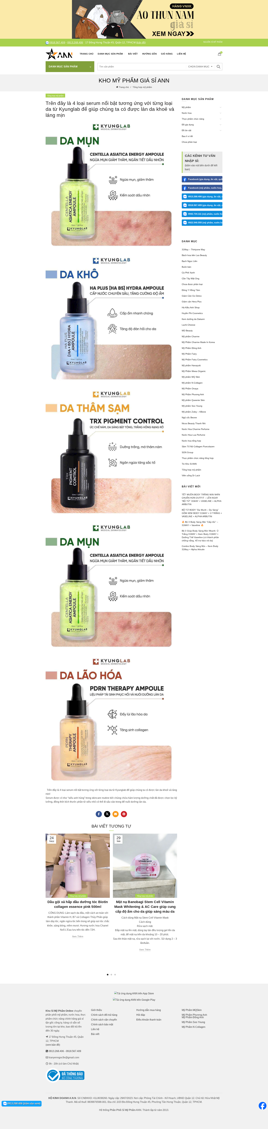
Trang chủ (87, 54)
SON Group (187, 452)
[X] (107, 814)
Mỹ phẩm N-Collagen (192, 383)
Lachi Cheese (188, 325)
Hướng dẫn (149, 54)
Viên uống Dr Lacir (191, 475)
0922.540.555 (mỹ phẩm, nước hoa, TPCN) (205, 222)
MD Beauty (187, 330)
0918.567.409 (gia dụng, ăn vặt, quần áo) (205, 205)
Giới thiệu (96, 1010)
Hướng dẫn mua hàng (148, 1010)
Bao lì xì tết (187, 136)
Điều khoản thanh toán (148, 1019)
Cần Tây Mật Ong (190, 278)
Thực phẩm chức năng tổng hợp (198, 458)
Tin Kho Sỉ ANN (189, 464)
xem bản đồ (52, 1044)
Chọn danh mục (198, 66)
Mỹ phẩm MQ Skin (191, 377)
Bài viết (133, 54)
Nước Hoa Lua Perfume (193, 435)
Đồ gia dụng (188, 124)
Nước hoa (187, 113)
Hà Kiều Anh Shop (191, 307)
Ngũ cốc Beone (189, 417)
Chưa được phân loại (192, 284)
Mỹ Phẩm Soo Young (193, 1022)
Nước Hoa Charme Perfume (195, 429)
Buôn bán (186, 267)
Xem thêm (77, 936)
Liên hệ (181, 54)
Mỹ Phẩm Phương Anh (193, 394)
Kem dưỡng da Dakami (193, 319)
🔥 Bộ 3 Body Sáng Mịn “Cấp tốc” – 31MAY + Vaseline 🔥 (200, 523)
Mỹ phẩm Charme (190, 336)
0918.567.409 (57, 42)
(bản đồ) (141, 42)
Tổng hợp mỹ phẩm (142, 87)
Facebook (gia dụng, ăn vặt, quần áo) (205, 179)
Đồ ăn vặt (186, 130)
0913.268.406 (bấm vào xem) (23, 1103)
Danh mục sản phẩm (110, 54)
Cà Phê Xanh (188, 272)
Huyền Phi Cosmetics (192, 313)
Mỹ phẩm (186, 107)
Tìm (218, 66)
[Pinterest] (124, 814)
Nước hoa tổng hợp (191, 441)
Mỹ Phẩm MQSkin (192, 1010)
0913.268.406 (75, 42)
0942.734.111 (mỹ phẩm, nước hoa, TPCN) (205, 214)
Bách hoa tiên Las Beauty (194, 255)
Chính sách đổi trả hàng (104, 1015)
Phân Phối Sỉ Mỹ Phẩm (122, 1110)
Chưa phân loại (189, 142)
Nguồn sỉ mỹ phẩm (212, 42)
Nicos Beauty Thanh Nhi (193, 423)
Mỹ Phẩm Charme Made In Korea (198, 342)
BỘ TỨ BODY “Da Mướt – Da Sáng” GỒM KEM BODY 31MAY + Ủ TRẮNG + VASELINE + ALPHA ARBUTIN (202, 513)
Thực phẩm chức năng (193, 119)
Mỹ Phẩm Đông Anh (191, 348)
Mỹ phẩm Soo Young (192, 406)
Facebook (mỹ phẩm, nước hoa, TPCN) (205, 188)
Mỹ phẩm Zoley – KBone (194, 412)
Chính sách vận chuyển (104, 1019)
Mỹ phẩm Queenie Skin (193, 400)
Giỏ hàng (167, 54)
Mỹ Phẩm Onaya (190, 388)
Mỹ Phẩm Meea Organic (194, 371)
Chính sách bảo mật (102, 1024)
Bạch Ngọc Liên (189, 261)
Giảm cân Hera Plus (191, 301)
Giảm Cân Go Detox (192, 296)
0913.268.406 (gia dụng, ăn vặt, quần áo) (205, 196)
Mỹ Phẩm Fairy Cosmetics (195, 359)
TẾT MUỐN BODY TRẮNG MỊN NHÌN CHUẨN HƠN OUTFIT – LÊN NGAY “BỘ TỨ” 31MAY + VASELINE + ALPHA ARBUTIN (201, 499)
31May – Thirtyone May (193, 249)
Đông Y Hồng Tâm (191, 290)
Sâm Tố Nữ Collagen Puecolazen (198, 446)
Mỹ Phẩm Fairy (189, 354)
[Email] (115, 814)
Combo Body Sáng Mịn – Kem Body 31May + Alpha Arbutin (200, 548)
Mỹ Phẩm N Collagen (193, 1027)
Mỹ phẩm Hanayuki (191, 365)
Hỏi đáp (140, 1015)
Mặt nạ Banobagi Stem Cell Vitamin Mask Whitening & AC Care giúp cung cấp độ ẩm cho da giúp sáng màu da (145, 906)
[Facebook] (99, 814)
